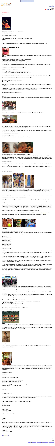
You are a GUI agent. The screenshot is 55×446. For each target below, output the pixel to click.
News (43, 442)
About (35, 442)
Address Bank (39, 442)
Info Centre (46, 442)
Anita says (29, 442)
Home (33, 442)
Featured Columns (51, 442)
